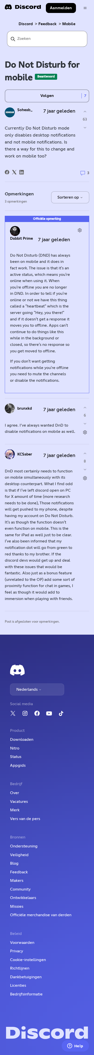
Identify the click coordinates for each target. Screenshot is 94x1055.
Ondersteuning (24, 846)
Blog (14, 863)
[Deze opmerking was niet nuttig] (84, 423)
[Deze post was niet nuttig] (84, 127)
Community (20, 889)
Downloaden (21, 740)
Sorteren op (68, 197)
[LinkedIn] (21, 172)
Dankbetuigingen (26, 977)
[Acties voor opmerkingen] (79, 230)
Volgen (47, 96)
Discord (26, 24)
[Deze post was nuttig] (84, 111)
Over (14, 793)
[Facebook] (7, 172)
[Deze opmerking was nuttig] (84, 407)
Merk (15, 810)
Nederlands (27, 689)
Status (15, 757)
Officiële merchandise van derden (40, 915)
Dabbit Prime (21, 238)
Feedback (47, 24)
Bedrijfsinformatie (26, 994)
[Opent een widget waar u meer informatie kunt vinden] (75, 1046)
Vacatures (19, 802)
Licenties (18, 985)
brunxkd (24, 408)
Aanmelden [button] (61, 8)
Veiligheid (19, 855)
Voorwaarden (22, 943)
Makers (16, 881)
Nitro (14, 748)
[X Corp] (14, 172)
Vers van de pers (25, 819)
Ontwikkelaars (23, 898)
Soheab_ (25, 110)
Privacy (16, 951)
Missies (16, 906)
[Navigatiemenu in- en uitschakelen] (85, 8)
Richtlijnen (19, 968)
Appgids (18, 765)
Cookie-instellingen (28, 960)
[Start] (23, 8)
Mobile (68, 24)
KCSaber (24, 454)
